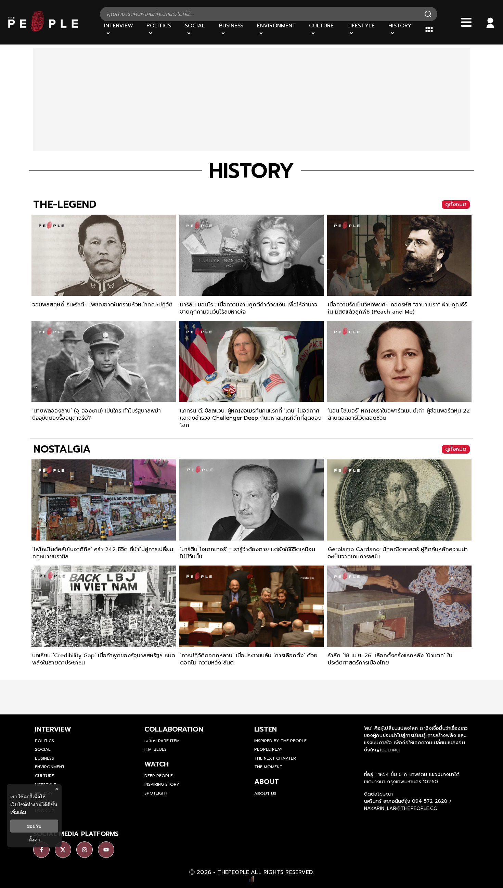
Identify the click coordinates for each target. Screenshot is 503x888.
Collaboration (173, 729)
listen (265, 729)
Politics (44, 741)
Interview (53, 729)
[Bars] (466, 22)
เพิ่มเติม (18, 812)
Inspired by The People (280, 741)
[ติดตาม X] (63, 849)
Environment (50, 767)
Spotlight (156, 793)
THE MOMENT (268, 767)
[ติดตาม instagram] (84, 849)
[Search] (428, 14)
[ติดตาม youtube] (106, 849)
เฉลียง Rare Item (162, 741)
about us (265, 793)
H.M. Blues (155, 749)
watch (156, 764)
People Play (268, 749)
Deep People (158, 776)
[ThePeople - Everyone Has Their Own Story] (43, 30)
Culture (44, 776)
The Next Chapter (275, 758)
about (266, 781)
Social (43, 749)
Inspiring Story (161, 784)
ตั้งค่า (34, 839)
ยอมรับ (34, 826)
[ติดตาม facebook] (41, 849)
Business (44, 758)
